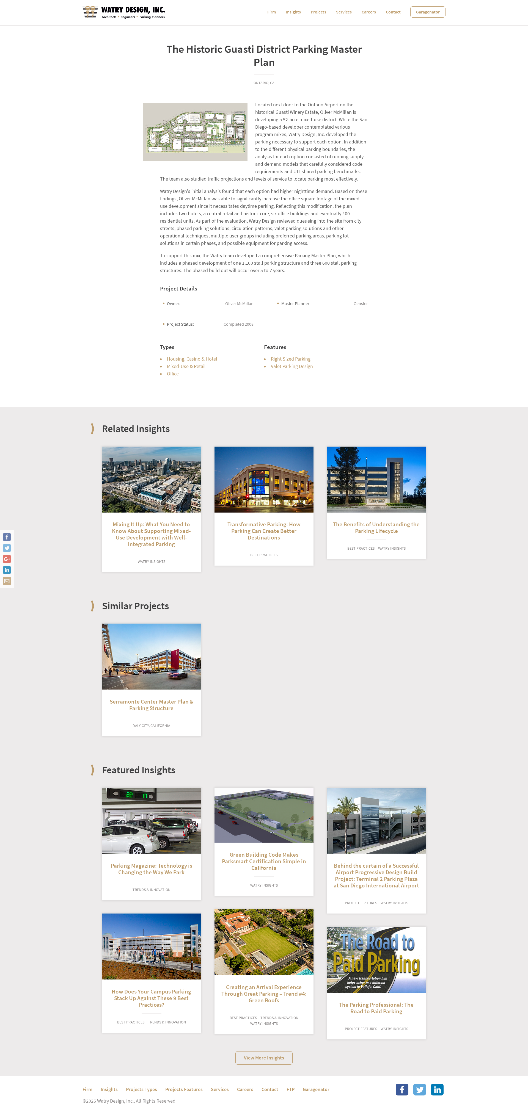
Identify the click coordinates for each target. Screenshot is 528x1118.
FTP (291, 1089)
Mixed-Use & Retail (186, 366)
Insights (293, 12)
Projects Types (141, 1089)
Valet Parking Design (292, 366)
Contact (393, 12)
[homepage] (123, 12)
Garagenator (428, 12)
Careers (369, 12)
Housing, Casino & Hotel (192, 359)
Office (173, 373)
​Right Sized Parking (290, 359)
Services (344, 12)
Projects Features (184, 1089)
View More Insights (264, 1058)
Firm (271, 12)
